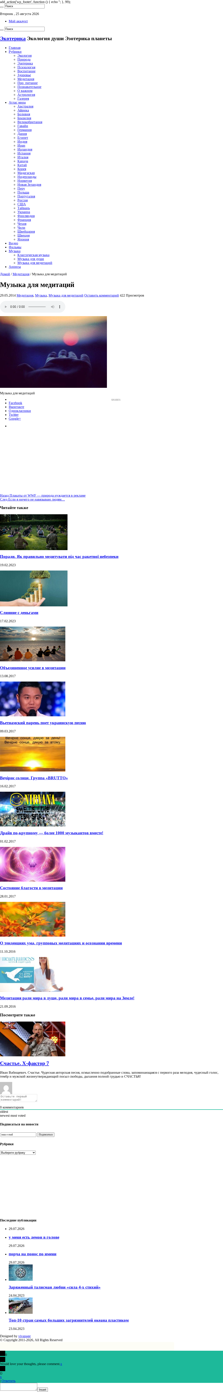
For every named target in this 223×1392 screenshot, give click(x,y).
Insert (42, 1389)
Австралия (25, 106)
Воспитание (26, 71)
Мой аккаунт (18, 21)
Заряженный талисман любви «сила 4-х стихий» (55, 1287)
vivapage (24, 1336)
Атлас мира (17, 102)
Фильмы (15, 247)
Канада (22, 161)
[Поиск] (1, 7)
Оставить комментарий (101, 295)
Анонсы (15, 267)
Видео (13, 243)
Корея (21, 169)
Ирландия (24, 149)
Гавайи (22, 126)
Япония (23, 239)
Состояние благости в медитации (31, 888)
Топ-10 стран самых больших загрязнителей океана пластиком (69, 1320)
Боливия (23, 114)
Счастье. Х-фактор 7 (24, 1063)
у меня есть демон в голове (34, 1237)
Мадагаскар (26, 173)
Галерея (23, 98)
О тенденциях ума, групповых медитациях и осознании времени (61, 943)
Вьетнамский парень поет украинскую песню (43, 722)
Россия (22, 200)
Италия (22, 157)
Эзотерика (25, 63)
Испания (23, 153)
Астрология (26, 94)
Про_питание (27, 83)
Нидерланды (26, 177)
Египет (22, 137)
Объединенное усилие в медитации (33, 667)
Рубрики (15, 51)
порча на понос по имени (32, 1254)
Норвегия (24, 181)
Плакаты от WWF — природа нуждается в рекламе (43, 495)
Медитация (25, 79)
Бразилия (24, 118)
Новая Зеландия (29, 184)
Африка (23, 110)
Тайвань (23, 208)
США (21, 204)
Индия (22, 141)
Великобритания (29, 122)
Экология (24, 55)
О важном (24, 91)
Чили (21, 227)
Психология (26, 67)
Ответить (8, 1381)
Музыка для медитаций (34, 263)
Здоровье (24, 75)
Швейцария (26, 231)
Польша (23, 192)
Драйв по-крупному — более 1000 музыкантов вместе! (51, 833)
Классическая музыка (33, 255)
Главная (14, 48)
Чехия (21, 224)
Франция (24, 220)
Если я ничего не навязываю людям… (32, 499)
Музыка (14, 251)
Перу (21, 188)
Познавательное (29, 87)
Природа (23, 59)
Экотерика (13, 38)
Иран (21, 145)
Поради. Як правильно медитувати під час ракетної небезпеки (59, 556)
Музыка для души (30, 259)
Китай (22, 165)
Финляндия (26, 216)
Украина (23, 212)
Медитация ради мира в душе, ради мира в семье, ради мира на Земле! (67, 998)
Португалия (26, 196)
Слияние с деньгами (19, 612)
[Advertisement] (111, 463)
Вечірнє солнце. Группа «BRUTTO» (34, 778)
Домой (5, 274)
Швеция (23, 235)
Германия (24, 130)
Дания (22, 134)
